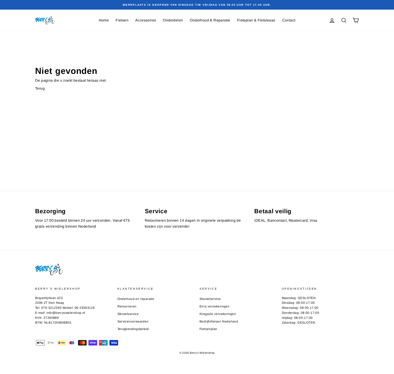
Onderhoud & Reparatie (210, 20)
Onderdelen (173, 20)
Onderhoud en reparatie (135, 299)
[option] (197, 4)
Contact (289, 20)
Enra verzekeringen (214, 306)
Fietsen (122, 20)
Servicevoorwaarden (133, 321)
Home (104, 20)
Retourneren (127, 306)
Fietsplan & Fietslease (256, 20)
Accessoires (145, 20)
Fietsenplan (208, 329)
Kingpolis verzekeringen (218, 314)
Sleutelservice (128, 314)
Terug (40, 88)
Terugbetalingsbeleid (133, 329)
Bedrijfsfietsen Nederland (219, 321)
